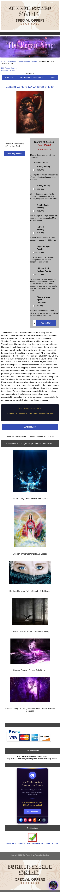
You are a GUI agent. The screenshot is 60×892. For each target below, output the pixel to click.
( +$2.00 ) (39, 306)
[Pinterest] (30, 820)
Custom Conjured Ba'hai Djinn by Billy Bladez (30, 591)
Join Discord (32, 811)
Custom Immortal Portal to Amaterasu (30, 554)
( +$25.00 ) (39, 252)
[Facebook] (21, 820)
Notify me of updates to (32, 843)
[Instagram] (25, 820)
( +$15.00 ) (39, 170)
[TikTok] (39, 820)
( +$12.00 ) (39, 211)
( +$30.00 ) (39, 189)
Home (43, 2)
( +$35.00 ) (39, 274)
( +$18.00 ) (39, 233)
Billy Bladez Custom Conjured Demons (22, 61)
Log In (53, 2)
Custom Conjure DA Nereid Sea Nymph (30, 498)
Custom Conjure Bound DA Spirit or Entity (30, 632)
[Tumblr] (44, 820)
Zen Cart (46, 855)
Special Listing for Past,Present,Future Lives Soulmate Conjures (30, 710)
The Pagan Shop (28, 855)
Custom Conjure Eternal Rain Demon (30, 670)
